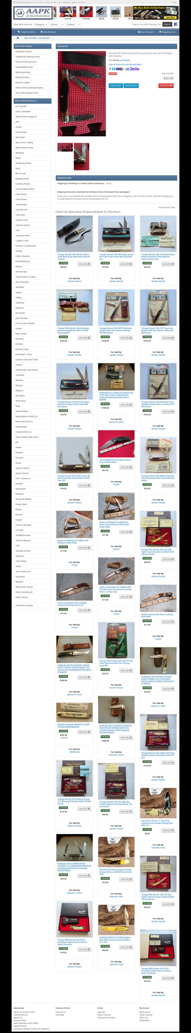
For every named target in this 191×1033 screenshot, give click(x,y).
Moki (18, 406)
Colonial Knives (23, 225)
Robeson (20, 494)
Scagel (19, 519)
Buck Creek (21, 173)
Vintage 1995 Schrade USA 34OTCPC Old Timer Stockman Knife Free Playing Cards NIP (116, 663)
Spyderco (20, 556)
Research (66, 2)
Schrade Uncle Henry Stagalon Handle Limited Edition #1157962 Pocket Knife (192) (115, 871)
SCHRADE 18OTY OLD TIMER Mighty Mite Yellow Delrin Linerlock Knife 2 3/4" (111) (114, 939)
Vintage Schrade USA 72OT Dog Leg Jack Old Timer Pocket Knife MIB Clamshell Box (116, 256)
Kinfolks (19, 344)
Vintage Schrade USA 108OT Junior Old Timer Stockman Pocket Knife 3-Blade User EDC (74, 478)
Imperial (19, 307)
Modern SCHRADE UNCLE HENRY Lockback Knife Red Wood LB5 (72, 604)
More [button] (83, 264)
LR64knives (74, 752)
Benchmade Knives (24, 147)
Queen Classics (23, 468)
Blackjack (20, 152)
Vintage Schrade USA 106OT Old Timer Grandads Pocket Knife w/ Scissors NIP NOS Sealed (157, 404)
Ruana (19, 509)
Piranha (19, 452)
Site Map (81, 2)
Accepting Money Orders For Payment (31, 1028)
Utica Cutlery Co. (23, 571)
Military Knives (22, 77)
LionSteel (20, 375)
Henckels (20, 287)
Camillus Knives (23, 183)
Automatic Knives (24, 51)
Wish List (144, 1017)
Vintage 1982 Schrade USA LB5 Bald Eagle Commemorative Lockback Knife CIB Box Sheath (157, 551)
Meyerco (19, 390)
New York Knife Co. (24, 421)
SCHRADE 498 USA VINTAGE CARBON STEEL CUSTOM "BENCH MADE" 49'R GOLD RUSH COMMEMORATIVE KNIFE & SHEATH (74, 669)
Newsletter (145, 1020)
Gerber (19, 266)
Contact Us (61, 1012)
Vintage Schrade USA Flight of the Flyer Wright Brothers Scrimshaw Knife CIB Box (158, 755)
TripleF (116, 484)
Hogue (19, 292)
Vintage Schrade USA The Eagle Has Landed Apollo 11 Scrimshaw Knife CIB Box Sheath (115, 804)
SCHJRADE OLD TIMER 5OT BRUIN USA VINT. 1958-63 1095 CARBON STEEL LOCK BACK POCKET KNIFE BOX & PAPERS (116, 396)
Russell (19, 514)
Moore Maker (22, 411)
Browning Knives (23, 163)
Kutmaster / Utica (24, 354)
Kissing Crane (22, 349)
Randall (19, 483)
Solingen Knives (23, 550)
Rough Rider (21, 504)
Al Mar (19, 127)
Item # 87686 (37, 38)
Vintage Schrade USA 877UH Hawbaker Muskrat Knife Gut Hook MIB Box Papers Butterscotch (158, 256)
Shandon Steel (158, 847)
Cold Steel (20, 214)
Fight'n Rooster (23, 256)
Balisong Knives (23, 72)
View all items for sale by (125, 64)
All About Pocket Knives (22, 2)
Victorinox (20, 576)
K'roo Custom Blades (25, 323)
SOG (18, 545)
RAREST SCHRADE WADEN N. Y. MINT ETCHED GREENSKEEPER (74, 725)
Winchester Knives (24, 587)
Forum (53, 2)
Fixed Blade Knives (24, 67)
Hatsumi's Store (116, 422)
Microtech (20, 395)
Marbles (19, 380)
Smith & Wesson (23, 540)
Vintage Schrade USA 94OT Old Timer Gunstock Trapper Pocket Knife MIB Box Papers (73, 404)
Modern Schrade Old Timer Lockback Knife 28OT (157, 615)
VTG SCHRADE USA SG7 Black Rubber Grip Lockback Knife (115, 461)
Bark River (20, 137)
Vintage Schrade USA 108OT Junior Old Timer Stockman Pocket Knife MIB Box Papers (157, 478)
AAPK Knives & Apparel (26, 116)
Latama (19, 364)
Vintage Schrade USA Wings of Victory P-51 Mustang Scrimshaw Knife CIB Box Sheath (74, 801)
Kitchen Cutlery (23, 82)
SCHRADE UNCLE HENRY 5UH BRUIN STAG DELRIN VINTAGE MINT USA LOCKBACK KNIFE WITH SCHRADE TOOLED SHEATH (115, 729)
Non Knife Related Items (27, 92)
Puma (18, 463)
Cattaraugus (21, 204)
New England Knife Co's (27, 416)
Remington (21, 488)
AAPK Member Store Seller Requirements (26, 1024)
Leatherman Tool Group (27, 369)
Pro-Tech (19, 457)
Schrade (19, 530)
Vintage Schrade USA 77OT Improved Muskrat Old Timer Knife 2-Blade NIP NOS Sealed (157, 330)
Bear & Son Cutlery (24, 142)
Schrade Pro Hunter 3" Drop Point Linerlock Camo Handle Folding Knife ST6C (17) (157, 823)
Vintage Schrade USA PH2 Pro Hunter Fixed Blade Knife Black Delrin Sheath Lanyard (74, 256)
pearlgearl (125, 60)
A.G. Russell (21, 106)
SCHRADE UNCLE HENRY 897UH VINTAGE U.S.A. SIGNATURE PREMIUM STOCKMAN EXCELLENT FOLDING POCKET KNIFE (74, 867)
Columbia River (23, 235)
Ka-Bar (19, 328)
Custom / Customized (26, 245)
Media (74, 2)
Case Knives (21, 199)
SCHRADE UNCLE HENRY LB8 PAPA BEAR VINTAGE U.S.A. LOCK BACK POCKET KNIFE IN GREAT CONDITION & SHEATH (157, 680)
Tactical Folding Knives (26, 61)
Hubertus (20, 302)
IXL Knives (20, 313)
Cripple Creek (22, 240)
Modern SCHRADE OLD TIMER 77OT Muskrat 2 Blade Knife (73, 541)
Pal (17, 442)
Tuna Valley (21, 561)
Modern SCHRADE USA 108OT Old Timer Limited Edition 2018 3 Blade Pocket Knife (114, 524)
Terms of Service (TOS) (24, 1012)
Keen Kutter (21, 333)
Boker (18, 158)
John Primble (22, 318)
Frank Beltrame (23, 261)
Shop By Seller (27, 32)
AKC (17, 121)
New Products (104, 1014)
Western (19, 581)
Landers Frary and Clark (27, 359)
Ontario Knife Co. (24, 432)
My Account (145, 1012)
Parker (19, 447)
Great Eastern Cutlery (26, 276)
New (49, 32)
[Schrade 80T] (82, 93)
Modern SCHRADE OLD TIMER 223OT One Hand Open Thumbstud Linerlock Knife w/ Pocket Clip (115, 589)
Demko (19, 251)
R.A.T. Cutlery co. (23, 478)
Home (47, 2)
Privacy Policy (20, 1020)
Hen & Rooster (22, 282)
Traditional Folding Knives (28, 56)
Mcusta (19, 385)
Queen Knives (22, 473)
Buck (18, 168)
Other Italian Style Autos (27, 437)
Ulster (18, 566)
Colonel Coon (22, 220)
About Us (18, 1017)
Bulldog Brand (22, 178)
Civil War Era (21, 209)
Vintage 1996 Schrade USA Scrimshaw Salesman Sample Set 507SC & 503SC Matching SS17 (73, 330)
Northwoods (21, 426)
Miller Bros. (21, 401)
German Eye (21, 271)
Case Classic (21, 194)
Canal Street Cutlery (25, 189)
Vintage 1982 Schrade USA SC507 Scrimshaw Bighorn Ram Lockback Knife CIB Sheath (72, 942)
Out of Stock (165, 85)
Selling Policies (21, 1014)
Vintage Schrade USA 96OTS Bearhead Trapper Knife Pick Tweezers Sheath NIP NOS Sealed (115, 330)
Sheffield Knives (23, 535)
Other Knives (22, 597)
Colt (17, 230)
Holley (18, 297)
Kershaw (20, 338)
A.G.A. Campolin (23, 111)
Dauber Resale (74, 281)
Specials (101, 1012)
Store (59, 2)
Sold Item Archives (24, 605)
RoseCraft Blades (23, 499)
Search (167, 24)
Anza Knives (21, 132)
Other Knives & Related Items (29, 87)
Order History (146, 1014)
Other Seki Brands (24, 592)
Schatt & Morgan (23, 525)
